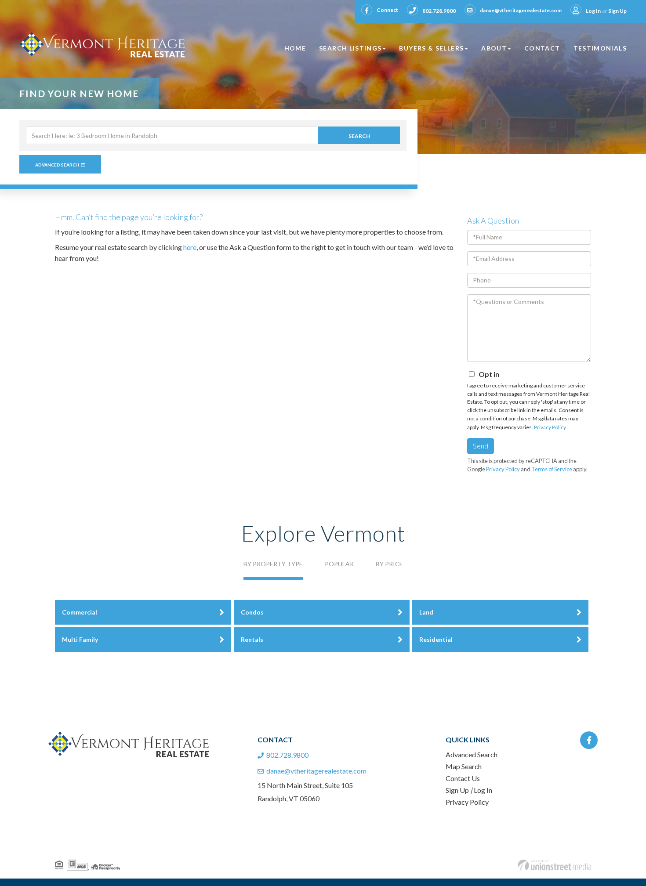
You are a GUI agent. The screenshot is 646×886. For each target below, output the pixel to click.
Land (426, 612)
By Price (389, 564)
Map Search (464, 766)
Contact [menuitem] (542, 48)
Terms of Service (551, 469)
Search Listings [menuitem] (350, 48)
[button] (359, 135)
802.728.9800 (439, 10)
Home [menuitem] (295, 48)
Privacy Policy (550, 427)
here (189, 247)
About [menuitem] (494, 48)
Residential (436, 639)
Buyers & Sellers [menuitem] (431, 48)
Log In (593, 10)
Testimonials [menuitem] (600, 48)
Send (480, 445)
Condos (252, 612)
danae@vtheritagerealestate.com (521, 10)
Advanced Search (57, 164)
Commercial (79, 612)
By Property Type (273, 564)
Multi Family (80, 639)
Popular (339, 564)
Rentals (252, 639)
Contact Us (463, 778)
